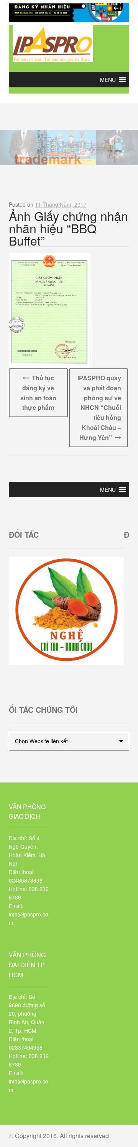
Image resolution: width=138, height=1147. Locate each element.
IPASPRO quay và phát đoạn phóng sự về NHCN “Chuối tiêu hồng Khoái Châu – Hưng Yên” (99, 407)
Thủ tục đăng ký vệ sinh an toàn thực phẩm (38, 392)
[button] (108, 79)
